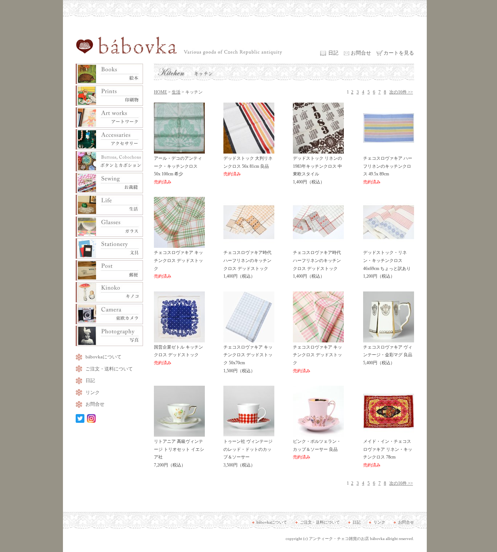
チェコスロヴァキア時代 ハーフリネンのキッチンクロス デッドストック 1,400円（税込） (247, 264)
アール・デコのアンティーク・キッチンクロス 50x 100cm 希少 (178, 170)
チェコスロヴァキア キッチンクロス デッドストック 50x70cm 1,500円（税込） (248, 359)
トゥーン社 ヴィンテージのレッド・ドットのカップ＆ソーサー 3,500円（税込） (248, 453)
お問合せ (361, 53)
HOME (160, 92)
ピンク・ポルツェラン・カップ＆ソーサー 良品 (317, 449)
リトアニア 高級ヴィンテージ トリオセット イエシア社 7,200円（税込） (179, 453)
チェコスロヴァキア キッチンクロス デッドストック (178, 264)
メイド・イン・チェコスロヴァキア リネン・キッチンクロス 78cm (387, 453)
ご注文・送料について (109, 369)
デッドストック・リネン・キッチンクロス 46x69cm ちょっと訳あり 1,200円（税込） (387, 264)
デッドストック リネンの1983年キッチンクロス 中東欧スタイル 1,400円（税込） (317, 170)
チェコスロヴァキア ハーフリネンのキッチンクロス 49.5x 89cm (387, 170)
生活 (176, 92)
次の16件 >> (401, 92)
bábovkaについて (104, 357)
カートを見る (398, 53)
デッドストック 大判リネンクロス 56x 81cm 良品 (248, 166)
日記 (333, 53)
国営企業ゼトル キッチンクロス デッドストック (178, 355)
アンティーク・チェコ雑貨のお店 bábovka (347, 538)
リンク (93, 392)
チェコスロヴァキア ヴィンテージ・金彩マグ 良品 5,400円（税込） (387, 355)
